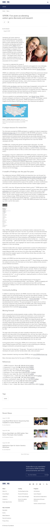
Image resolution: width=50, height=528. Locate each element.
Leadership (4, 496)
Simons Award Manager (23, 496)
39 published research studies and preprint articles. (33, 177)
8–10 (31, 260)
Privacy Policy (5, 520)
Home (3, 11)
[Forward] (4, 22)
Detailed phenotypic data (9, 133)
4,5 (28, 233)
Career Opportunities (7, 502)
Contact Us (4, 499)
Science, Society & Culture (40, 503)
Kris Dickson (6, 28)
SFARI (4, 7)
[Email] (8, 22)
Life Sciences (37, 491)
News (8, 11)
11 (13, 273)
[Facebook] (33, 484)
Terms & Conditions (6, 518)
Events (3, 512)
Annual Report (5, 494)
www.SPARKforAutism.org (40, 354)
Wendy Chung (35, 96)
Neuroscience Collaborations (40, 496)
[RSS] (47, 484)
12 (17, 275)
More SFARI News (25, 454)
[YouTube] (40, 484)
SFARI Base (35, 146)
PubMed (31, 365)
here (16, 168)
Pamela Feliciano (41, 69)
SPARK (14, 45)
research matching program (19, 159)
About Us (4, 491)
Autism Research (37, 494)
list (43, 191)
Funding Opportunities (23, 491)
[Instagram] (36, 484)
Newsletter (4, 510)
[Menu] (47, 2)
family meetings (23, 307)
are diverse (14, 86)
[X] (43, 484)
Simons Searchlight (34, 298)
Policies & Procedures (23, 494)
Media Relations (6, 515)
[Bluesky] (30, 484)
